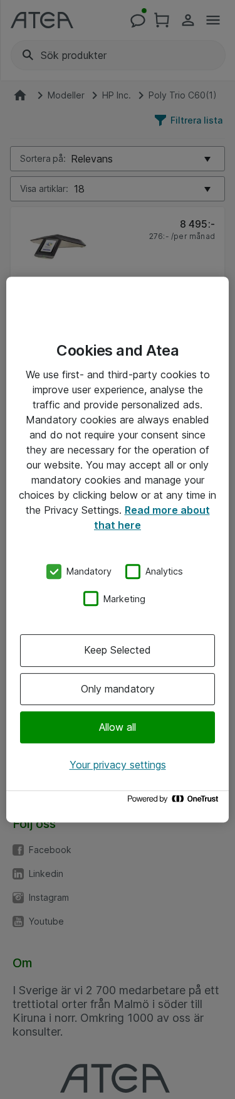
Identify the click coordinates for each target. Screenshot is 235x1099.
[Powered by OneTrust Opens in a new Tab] (174, 802)
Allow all (117, 727)
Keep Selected (117, 650)
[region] (117, 549)
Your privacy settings (118, 764)
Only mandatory (118, 688)
